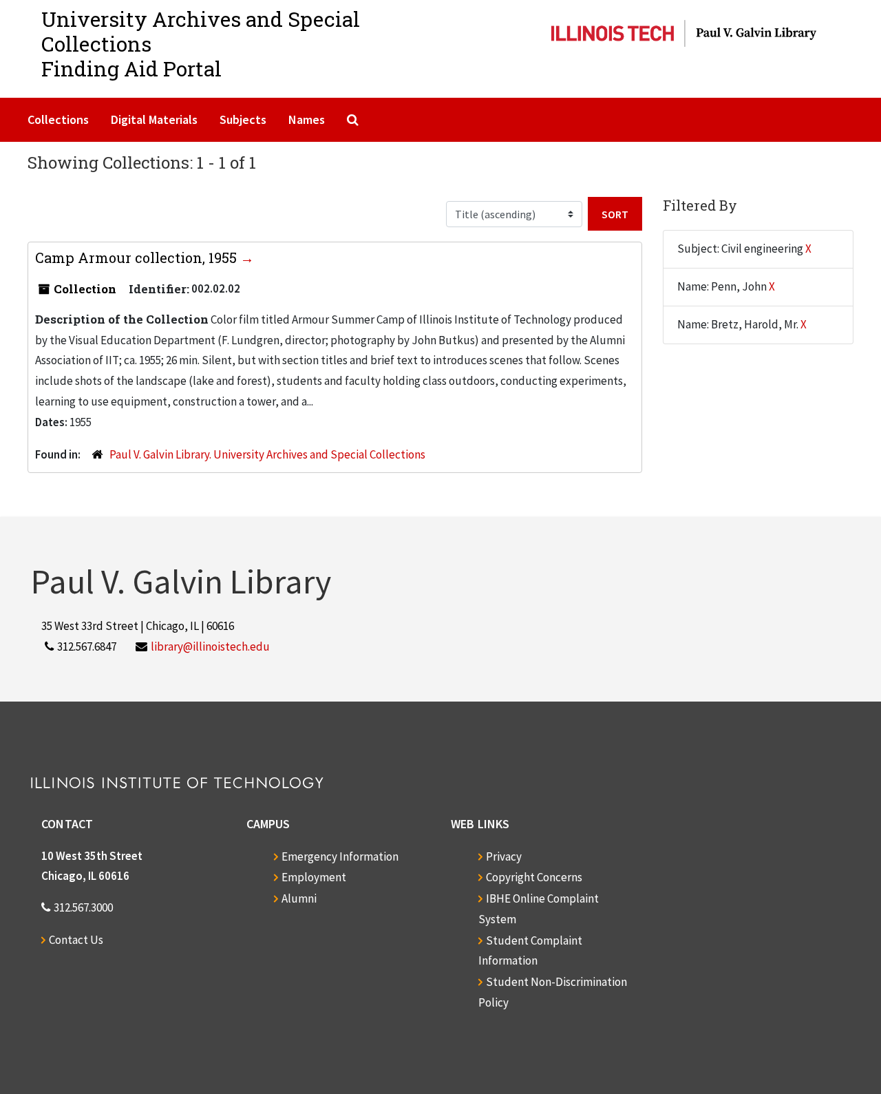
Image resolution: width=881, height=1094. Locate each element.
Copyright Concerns (534, 877)
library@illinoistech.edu (210, 646)
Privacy (504, 856)
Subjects (243, 119)
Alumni (299, 898)
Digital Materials (154, 119)
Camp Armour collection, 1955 (137, 257)
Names (306, 119)
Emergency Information (340, 856)
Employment (314, 877)
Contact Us (76, 939)
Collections (58, 119)
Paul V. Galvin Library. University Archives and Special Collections (267, 454)
